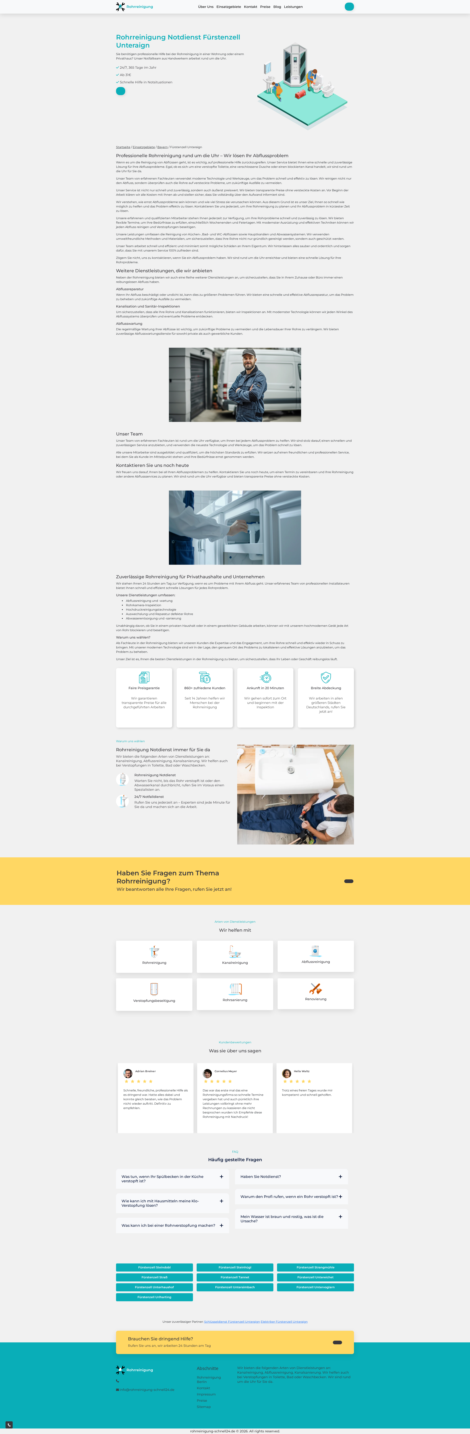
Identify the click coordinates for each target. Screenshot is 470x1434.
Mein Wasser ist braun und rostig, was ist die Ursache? (282, 1218)
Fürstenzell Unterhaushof (154, 1287)
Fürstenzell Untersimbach (235, 1287)
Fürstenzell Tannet (235, 1277)
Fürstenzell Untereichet (315, 1277)
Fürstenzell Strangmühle (316, 1267)
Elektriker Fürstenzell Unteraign (284, 1321)
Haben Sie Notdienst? (261, 1176)
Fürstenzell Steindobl (154, 1267)
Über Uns (206, 7)
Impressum (206, 1394)
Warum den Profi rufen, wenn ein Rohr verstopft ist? (289, 1196)
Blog (277, 7)
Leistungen (293, 7)
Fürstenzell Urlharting (154, 1297)
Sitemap (204, 1407)
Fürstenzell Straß (154, 1277)
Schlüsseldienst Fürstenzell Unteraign (232, 1321)
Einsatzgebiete (228, 7)
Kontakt (250, 7)
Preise (265, 7)
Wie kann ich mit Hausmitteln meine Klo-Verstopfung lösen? (160, 1203)
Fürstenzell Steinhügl (235, 1267)
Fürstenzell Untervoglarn (316, 1287)
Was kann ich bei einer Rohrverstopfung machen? (168, 1225)
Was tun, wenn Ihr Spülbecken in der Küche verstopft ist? (162, 1178)
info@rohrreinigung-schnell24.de (147, 1390)
